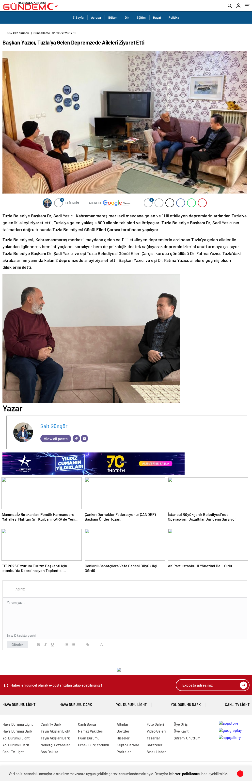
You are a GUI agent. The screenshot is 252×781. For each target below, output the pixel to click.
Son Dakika (49, 752)
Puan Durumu (88, 738)
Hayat (157, 17)
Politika (174, 17)
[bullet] (73, 644)
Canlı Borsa (87, 724)
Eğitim (141, 17)
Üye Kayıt (181, 731)
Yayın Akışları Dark (55, 738)
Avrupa (96, 17)
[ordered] (66, 644)
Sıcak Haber (156, 752)
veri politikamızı (187, 773)
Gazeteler (154, 745)
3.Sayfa (78, 17)
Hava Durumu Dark (76, 705)
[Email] (84, 438)
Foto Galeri (155, 724)
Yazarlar (153, 738)
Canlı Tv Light (237, 705)
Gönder (17, 644)
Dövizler (123, 731)
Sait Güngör (53, 426)
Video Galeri (156, 731)
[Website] (76, 438)
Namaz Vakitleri (90, 731)
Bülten (112, 17)
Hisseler (123, 738)
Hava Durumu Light (18, 705)
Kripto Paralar (128, 745)
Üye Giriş (181, 724)
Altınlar (122, 724)
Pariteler (124, 752)
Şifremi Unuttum (187, 738)
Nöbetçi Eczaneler (55, 745)
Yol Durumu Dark (186, 705)
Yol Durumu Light (131, 705)
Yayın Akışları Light (56, 731)
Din (127, 17)
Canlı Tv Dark (51, 724)
